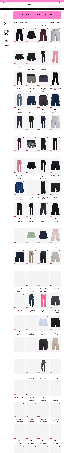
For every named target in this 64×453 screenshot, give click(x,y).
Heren (7, 4)
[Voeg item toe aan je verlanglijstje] (23, 28)
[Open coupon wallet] (50, 4)
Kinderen (11, 4)
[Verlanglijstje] (58, 4)
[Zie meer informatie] (19, 47)
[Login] (53, 4)
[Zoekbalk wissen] (60, 7)
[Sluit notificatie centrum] (55, 4)
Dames (4, 4)
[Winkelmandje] (60, 4)
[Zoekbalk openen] (48, 7)
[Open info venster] (60, 0)
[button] (51, 22)
